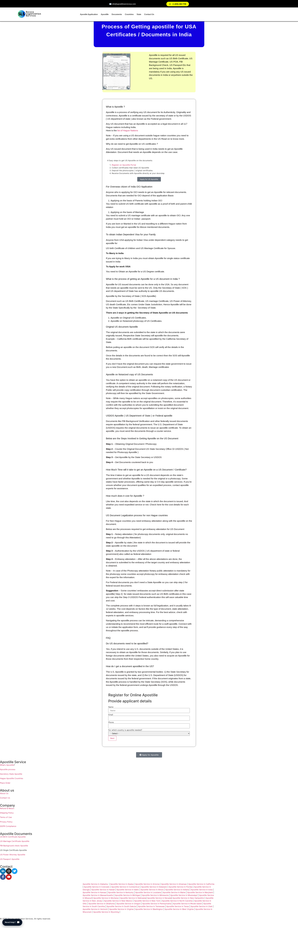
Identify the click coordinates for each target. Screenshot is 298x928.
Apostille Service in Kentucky (121, 892)
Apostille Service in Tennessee (151, 906)
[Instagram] (9, 871)
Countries (129, 14)
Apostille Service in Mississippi (183, 895)
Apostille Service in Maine (174, 892)
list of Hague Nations (128, 130)
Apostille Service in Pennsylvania (156, 903)
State (139, 14)
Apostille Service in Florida (180, 887)
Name (110, 707)
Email (110, 715)
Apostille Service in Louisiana (148, 892)
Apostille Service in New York (147, 901)
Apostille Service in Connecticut (125, 887)
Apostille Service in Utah (201, 906)
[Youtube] (9, 877)
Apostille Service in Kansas (94, 892)
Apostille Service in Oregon (129, 903)
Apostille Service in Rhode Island (187, 903)
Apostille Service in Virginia (121, 909)
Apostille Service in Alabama (95, 884)
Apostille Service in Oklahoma (101, 903)
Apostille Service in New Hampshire (188, 898)
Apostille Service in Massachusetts (98, 895)
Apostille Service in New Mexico (118, 901)
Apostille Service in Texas (177, 906)
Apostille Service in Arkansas (174, 884)
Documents (117, 14)
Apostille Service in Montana (105, 898)
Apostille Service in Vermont (95, 909)
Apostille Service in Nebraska (133, 898)
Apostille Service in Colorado (97, 887)
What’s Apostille (7, 765)
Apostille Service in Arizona (147, 884)
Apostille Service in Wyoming (106, 912)
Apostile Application (89, 14)
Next (112, 738)
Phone (111, 722)
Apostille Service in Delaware (154, 887)
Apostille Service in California (201, 884)
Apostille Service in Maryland (200, 892)
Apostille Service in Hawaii (103, 889)
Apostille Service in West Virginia (179, 909)
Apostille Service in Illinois (152, 889)
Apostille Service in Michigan (127, 895)
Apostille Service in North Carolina (177, 901)
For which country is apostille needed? (125, 730)
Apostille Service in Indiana (177, 889)
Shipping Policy (7, 813)
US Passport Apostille (9, 859)
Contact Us (149, 14)
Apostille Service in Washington (149, 909)
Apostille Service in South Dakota (121, 906)
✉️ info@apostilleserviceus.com (122, 4)
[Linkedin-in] (3, 871)
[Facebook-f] (3, 877)
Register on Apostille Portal (124, 165)
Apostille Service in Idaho (128, 889)
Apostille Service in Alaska (121, 884)
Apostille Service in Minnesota (155, 895)
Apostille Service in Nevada (159, 898)
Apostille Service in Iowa (201, 889)
